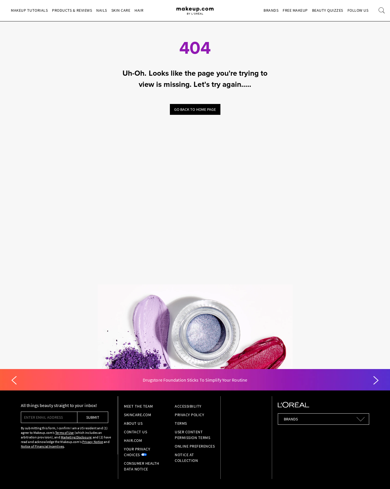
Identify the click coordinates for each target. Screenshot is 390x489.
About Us (133, 423)
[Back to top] (376, 475)
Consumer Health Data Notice (141, 466)
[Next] (376, 380)
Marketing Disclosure (76, 437)
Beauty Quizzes (327, 10)
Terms (181, 423)
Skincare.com (137, 414)
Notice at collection (186, 457)
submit (92, 417)
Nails (101, 10)
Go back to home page (195, 109)
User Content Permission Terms (192, 434)
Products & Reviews (72, 10)
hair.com (133, 440)
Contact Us (135, 431)
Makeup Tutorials (29, 10)
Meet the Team (138, 406)
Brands (271, 10)
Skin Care (120, 10)
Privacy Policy (189, 414)
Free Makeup (295, 10)
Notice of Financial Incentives (42, 446)
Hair (138, 10)
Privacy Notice (92, 442)
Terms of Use (64, 432)
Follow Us (358, 10)
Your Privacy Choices (137, 451)
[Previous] (14, 380)
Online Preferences (195, 446)
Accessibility (188, 406)
